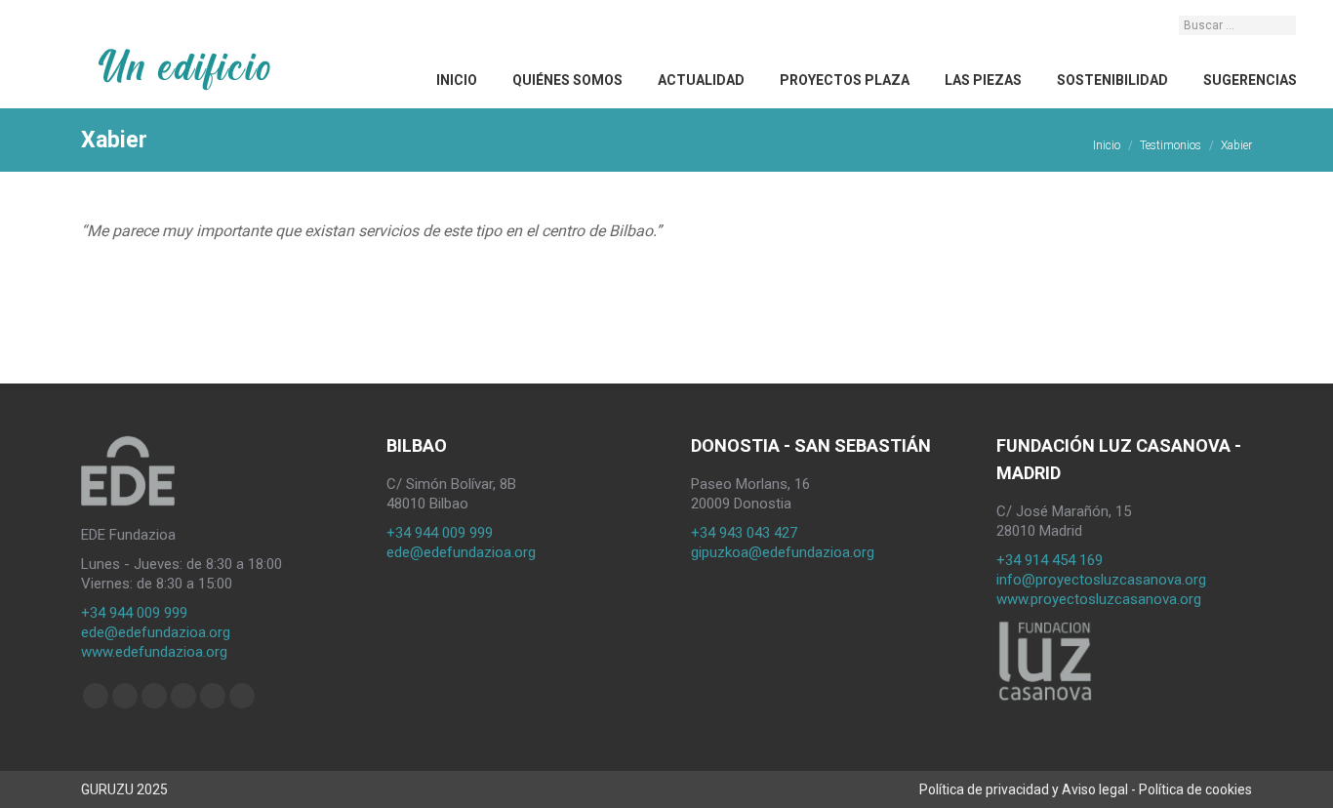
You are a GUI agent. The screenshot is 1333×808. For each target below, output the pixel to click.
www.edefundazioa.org (154, 652)
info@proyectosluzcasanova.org (1101, 579)
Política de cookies (1195, 789)
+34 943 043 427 (744, 533)
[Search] (1283, 25)
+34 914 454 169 (1049, 560)
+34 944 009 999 (134, 613)
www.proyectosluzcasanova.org (1098, 599)
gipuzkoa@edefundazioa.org (782, 552)
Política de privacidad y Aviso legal (1023, 789)
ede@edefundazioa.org (155, 632)
